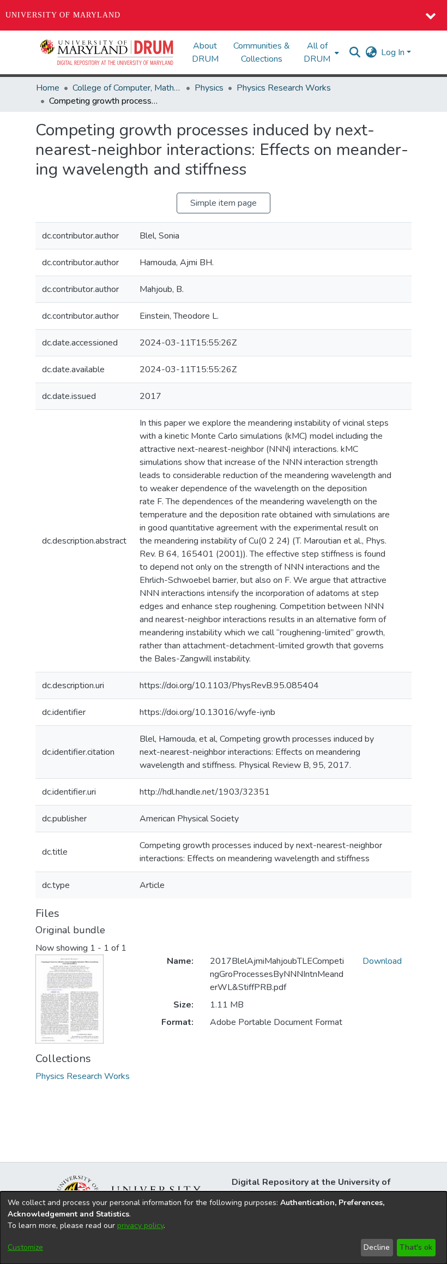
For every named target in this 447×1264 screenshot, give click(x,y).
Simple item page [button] (223, 203)
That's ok (416, 1247)
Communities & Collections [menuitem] (261, 52)
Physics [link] (209, 88)
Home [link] (47, 88)
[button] (107, 52)
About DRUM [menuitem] (205, 52)
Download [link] (382, 961)
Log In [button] (394, 52)
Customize (25, 1247)
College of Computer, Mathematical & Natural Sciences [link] (127, 88)
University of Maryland (62, 15)
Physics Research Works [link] (284, 88)
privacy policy (140, 1225)
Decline (377, 1247)
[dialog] (223, 1227)
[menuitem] (320, 52)
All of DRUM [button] (317, 52)
